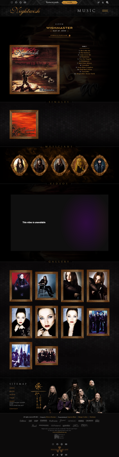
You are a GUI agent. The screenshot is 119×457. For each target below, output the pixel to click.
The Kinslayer (85, 53)
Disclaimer (93, 417)
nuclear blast (17, 405)
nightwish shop (17, 402)
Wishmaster (85, 61)
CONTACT (14, 409)
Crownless (85, 65)
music (12, 394)
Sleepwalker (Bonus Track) (85, 74)
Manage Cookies (82, 417)
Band (12, 391)
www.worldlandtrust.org (59, 432)
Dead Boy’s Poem (86, 69)
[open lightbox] (35, 69)
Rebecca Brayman (51, 417)
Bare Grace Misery (85, 63)
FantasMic (85, 71)
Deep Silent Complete (85, 67)
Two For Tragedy (85, 59)
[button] (59, 35)
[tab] (84, 46)
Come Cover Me (85, 55)
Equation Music (72, 417)
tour (12, 398)
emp (11, 404)
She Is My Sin (85, 50)
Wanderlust (85, 57)
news (12, 388)
